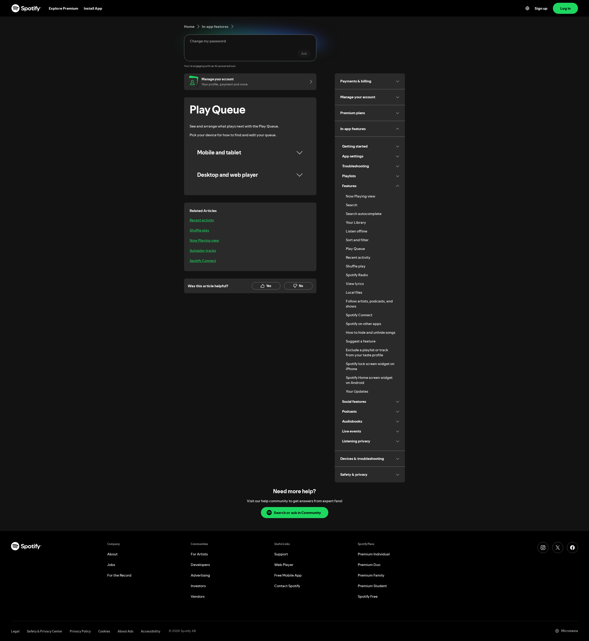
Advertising (200, 575)
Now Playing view (204, 240)
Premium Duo (369, 564)
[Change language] (527, 8)
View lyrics (355, 283)
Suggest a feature (360, 341)
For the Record (119, 575)
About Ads (125, 631)
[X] (557, 547)
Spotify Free (368, 596)
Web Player (283, 564)
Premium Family (371, 575)
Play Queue (355, 248)
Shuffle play (199, 230)
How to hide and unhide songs (370, 332)
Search (351, 204)
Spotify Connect (203, 260)
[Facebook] (572, 547)
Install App (93, 8)
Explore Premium (63, 8)
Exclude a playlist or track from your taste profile (367, 352)
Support (281, 554)
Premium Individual (374, 554)
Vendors (198, 596)
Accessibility (150, 631)
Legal (15, 631)
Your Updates (357, 391)
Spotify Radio (357, 274)
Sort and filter (357, 239)
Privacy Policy (80, 631)
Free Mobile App (288, 575)
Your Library (356, 222)
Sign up (541, 8)
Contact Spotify (287, 585)
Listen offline (356, 231)
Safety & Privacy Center (44, 631)
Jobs (111, 564)
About (112, 554)
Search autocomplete (363, 213)
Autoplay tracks (203, 250)
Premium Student (372, 585)
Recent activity (202, 220)
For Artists (199, 554)
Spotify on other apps (363, 323)
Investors (198, 585)
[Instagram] (543, 547)
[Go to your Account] (309, 81)
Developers (200, 564)
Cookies (104, 631)
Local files (354, 292)
